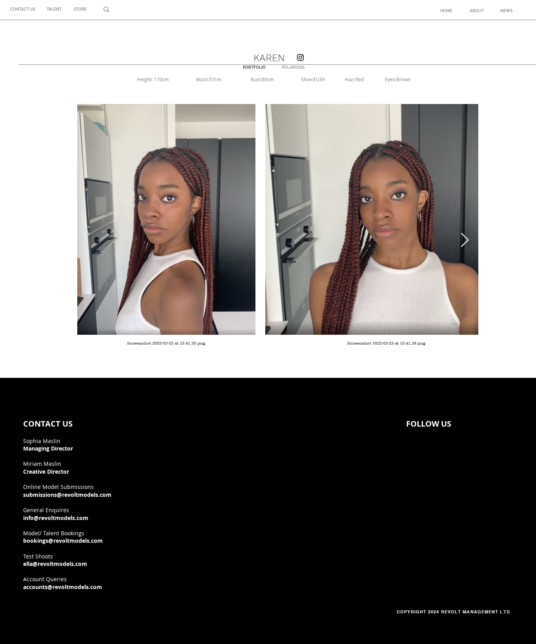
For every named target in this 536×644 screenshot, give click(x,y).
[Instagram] (300, 57)
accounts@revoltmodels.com (62, 587)
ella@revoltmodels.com (55, 563)
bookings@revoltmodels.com (63, 540)
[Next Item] (464, 240)
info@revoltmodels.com (55, 518)
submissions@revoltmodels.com (67, 494)
